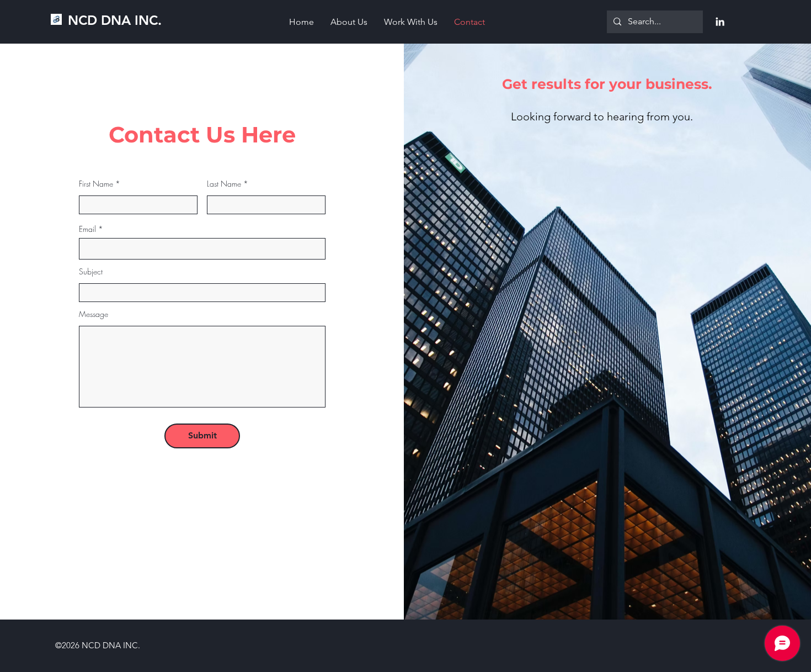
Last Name (224, 184)
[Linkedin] (720, 21)
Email (87, 229)
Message (93, 314)
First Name (96, 184)
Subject (91, 272)
